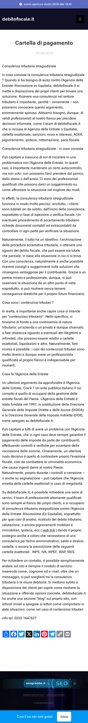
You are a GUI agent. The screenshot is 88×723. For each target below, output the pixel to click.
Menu (80, 19)
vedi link (49, 530)
